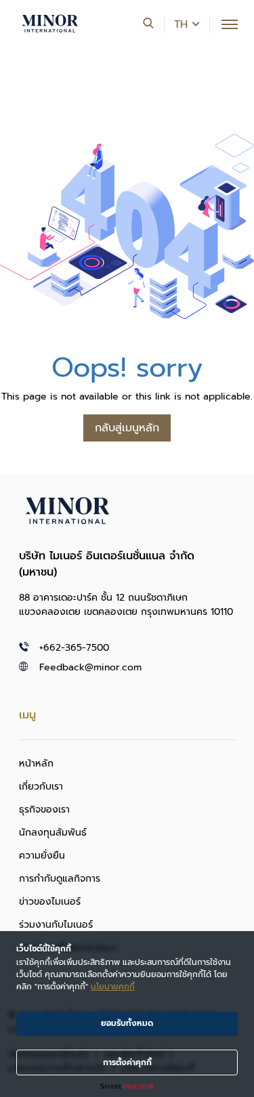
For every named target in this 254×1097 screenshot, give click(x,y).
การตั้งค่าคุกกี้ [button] (127, 1062)
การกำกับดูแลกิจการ (59, 879)
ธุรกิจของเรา (44, 809)
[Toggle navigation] (229, 24)
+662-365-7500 (74, 648)
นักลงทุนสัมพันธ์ (53, 832)
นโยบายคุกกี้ (113, 987)
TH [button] (181, 24)
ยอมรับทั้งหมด (127, 1023)
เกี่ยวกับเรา (41, 786)
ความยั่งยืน (42, 855)
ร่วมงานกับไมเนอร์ (56, 925)
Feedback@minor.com (90, 667)
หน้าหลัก (36, 763)
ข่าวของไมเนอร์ (50, 902)
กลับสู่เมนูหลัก (127, 428)
